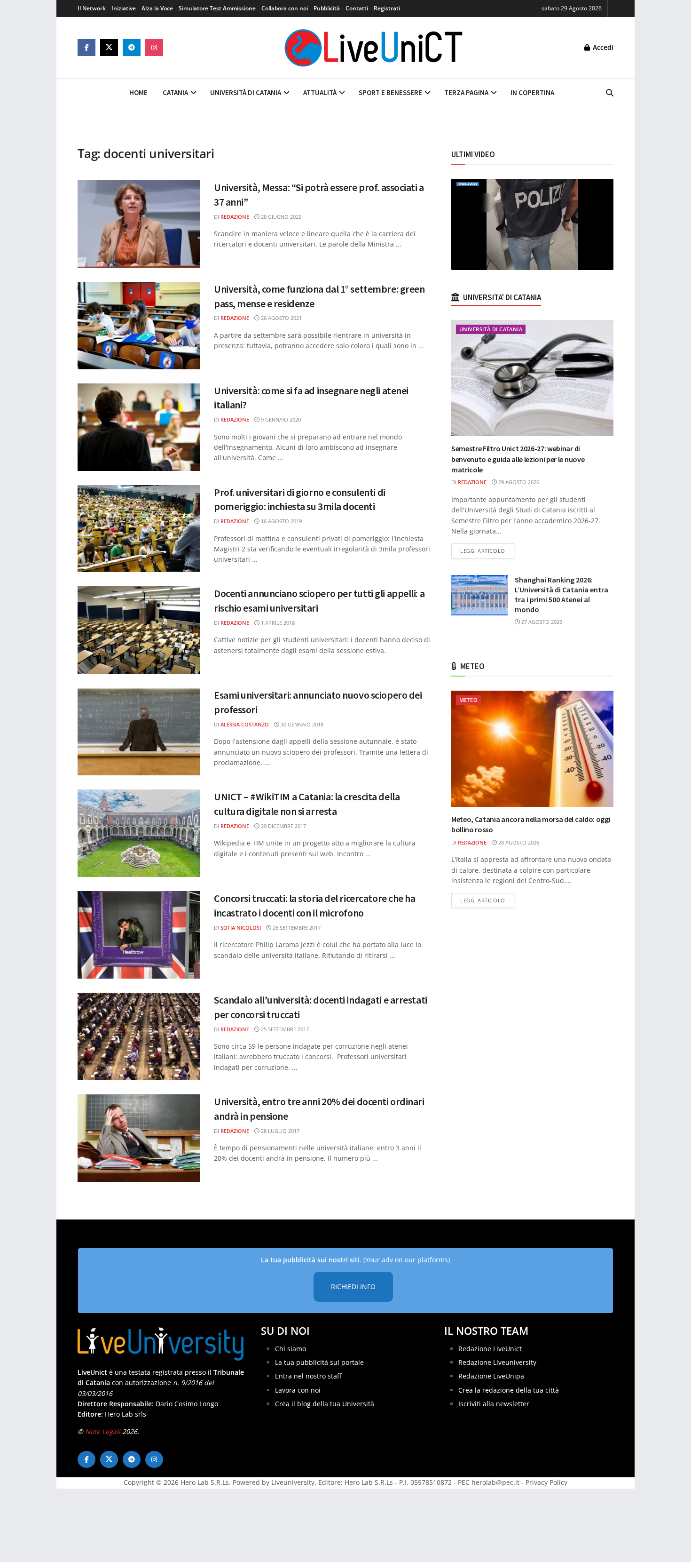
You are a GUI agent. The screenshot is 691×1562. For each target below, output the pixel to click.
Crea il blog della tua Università (324, 1403)
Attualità (320, 92)
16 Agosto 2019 (280, 521)
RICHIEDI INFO (353, 1286)
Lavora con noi (298, 1390)
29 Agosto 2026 (518, 482)
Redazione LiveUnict (490, 1348)
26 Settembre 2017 (296, 927)
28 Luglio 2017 (279, 1130)
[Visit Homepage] (374, 47)
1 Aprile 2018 (277, 622)
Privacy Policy (546, 1482)
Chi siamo (290, 1348)
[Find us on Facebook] (86, 47)
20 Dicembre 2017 (282, 825)
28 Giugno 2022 (280, 216)
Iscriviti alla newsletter (493, 1403)
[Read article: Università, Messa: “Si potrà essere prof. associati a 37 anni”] (139, 224)
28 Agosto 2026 (518, 842)
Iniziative (123, 8)
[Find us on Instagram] (154, 47)
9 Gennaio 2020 (280, 419)
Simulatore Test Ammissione (217, 8)
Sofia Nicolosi (240, 927)
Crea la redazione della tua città (508, 1390)
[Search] (609, 93)
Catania (175, 92)
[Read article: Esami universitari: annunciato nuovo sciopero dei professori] (139, 731)
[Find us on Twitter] (109, 47)
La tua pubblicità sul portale (319, 1362)
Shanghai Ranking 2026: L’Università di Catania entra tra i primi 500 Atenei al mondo (561, 594)
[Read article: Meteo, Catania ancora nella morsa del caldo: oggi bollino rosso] (532, 749)
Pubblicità (327, 8)
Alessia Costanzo (244, 724)
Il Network (92, 8)
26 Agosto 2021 (280, 317)
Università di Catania (245, 92)
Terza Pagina (466, 92)
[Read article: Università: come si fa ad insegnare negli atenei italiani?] (139, 427)
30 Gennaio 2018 (301, 724)
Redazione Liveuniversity (497, 1362)
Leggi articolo (487, 550)
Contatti (357, 8)
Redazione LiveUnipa (491, 1375)
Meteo (468, 699)
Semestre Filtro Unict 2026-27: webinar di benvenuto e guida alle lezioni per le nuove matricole (517, 459)
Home (138, 92)
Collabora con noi (284, 8)
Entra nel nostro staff (308, 1375)
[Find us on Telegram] (132, 47)
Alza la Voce (157, 8)
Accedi (602, 47)
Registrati (387, 8)
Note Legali (102, 1431)
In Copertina (532, 92)
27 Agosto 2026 (541, 621)
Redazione (234, 216)
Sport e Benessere (390, 92)
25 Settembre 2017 (284, 1029)
